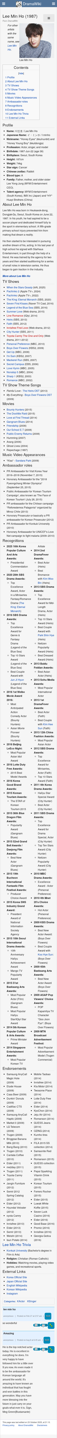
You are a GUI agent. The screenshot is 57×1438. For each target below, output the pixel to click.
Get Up (11, 352)
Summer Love (14, 311)
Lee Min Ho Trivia (17, 1244)
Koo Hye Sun (45, 954)
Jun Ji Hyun (17, 679)
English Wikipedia (17, 1285)
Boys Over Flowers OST (38, 395)
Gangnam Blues (16, 421)
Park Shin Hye (46, 635)
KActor (21, 1301)
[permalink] (48, 1316)
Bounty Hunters (15, 409)
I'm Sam (11, 356)
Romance (12, 380)
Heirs (10, 319)
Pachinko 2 (13, 291)
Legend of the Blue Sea (20, 307)
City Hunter (13, 331)
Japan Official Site (17, 1281)
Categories (9, 1301)
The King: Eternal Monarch (22, 299)
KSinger (31, 1301)
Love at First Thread (18, 417)
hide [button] (21, 73)
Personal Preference (18, 344)
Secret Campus (15, 364)
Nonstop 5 (12, 372)
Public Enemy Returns (19, 433)
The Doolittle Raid (17, 413)
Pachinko (12, 295)
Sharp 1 (11, 376)
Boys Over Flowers (17, 348)
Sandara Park (23, 460)
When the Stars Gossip (19, 287)
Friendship (13, 425)
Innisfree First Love (17, 328)
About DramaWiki (25, 1425)
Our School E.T (15, 430)
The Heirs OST (31, 391)
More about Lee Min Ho (16, 276)
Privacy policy (8, 1425)
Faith (9, 323)
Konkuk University (17, 1250)
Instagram (12, 1293)
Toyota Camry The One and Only (25, 336)
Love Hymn (13, 368)
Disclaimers (42, 1425)
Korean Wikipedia (17, 1289)
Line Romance (15, 315)
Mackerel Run (14, 360)
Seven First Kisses (17, 303)
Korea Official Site (17, 1277)
